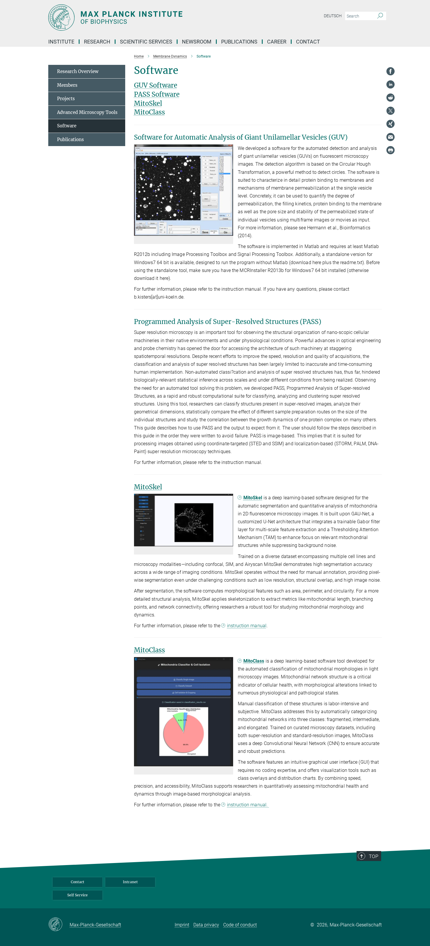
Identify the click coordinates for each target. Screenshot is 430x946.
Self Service (77, 895)
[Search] (380, 16)
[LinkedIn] (390, 84)
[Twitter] (390, 110)
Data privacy (206, 925)
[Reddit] (390, 97)
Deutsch (333, 15)
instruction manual (246, 625)
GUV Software (155, 85)
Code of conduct (240, 925)
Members (67, 85)
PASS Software (157, 94)
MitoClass (149, 112)
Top (373, 856)
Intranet (130, 882)
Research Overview (78, 71)
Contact (308, 41)
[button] (228, 231)
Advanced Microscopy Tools (87, 112)
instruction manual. (248, 805)
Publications (239, 41)
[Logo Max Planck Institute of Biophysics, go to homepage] (158, 17)
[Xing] (390, 123)
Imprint (182, 925)
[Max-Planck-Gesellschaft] (59, 925)
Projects (66, 98)
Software (66, 126)
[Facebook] (390, 71)
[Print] (390, 150)
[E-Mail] (390, 137)
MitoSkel (148, 103)
